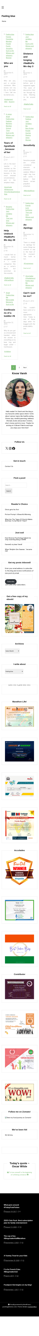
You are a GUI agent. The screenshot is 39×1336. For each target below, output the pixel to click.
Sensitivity (29, 145)
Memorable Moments (10, 301)
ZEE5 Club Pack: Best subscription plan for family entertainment (18, 1222)
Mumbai (9, 41)
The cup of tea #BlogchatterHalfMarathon (14, 1237)
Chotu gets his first (12, 509)
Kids (5, 194)
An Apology (28, 226)
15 (23, 1260)
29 (6, 77)
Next (25, 367)
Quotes (28, 133)
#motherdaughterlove (12, 192)
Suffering (28, 210)
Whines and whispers (10, 54)
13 (26, 77)
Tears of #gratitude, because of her (9, 147)
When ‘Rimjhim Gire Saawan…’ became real (18, 550)
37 (6, 160)
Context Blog (32, 1307)
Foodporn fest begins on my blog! (18, 1285)
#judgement (8, 99)
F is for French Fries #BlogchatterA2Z (12, 1270)
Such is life (10, 51)
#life (5, 102)
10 (22, 1242)
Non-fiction (29, 128)
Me (7, 216)
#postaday (29, 276)
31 (26, 156)
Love (27, 208)
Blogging (9, 207)
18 (26, 303)
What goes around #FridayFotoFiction (11, 1206)
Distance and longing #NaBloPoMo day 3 (28, 59)
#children (7, 352)
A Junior (9, 114)
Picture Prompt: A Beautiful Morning (18, 514)
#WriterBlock (9, 280)
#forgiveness (28, 263)
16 (26, 238)
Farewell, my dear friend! (13, 544)
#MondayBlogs (29, 191)
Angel (8, 117)
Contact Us (9, 466)
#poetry (11, 102)
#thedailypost (30, 278)
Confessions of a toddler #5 (9, 312)
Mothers (9, 124)
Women (8, 58)
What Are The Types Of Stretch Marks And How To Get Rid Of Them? (18, 520)
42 (6, 250)
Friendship (9, 39)
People (8, 44)
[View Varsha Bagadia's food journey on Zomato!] (18, 1118)
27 (6, 326)
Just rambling (9, 212)
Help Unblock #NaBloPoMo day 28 (9, 235)
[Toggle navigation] (3, 7)
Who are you (8, 64)
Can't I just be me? (29, 294)
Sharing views (28, 136)
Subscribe (10, 582)
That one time (9, 220)
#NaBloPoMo (9, 278)
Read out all (7, 106)
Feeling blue (10, 34)
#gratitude (8, 187)
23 (17, 1276)
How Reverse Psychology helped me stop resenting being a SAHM (18, 538)
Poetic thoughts (9, 47)
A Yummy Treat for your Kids (15, 1256)
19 (20, 1227)
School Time (8, 129)
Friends (8, 37)
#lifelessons (8, 190)
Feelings (9, 121)
